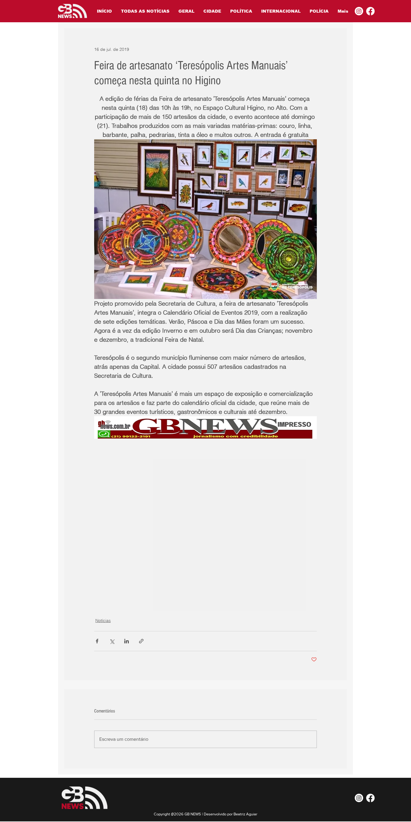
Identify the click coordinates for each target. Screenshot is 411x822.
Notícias (103, 620)
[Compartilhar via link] (141, 641)
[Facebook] (370, 11)
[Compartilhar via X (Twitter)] (112, 641)
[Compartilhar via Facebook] (97, 641)
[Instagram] (359, 11)
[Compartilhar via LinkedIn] (126, 641)
